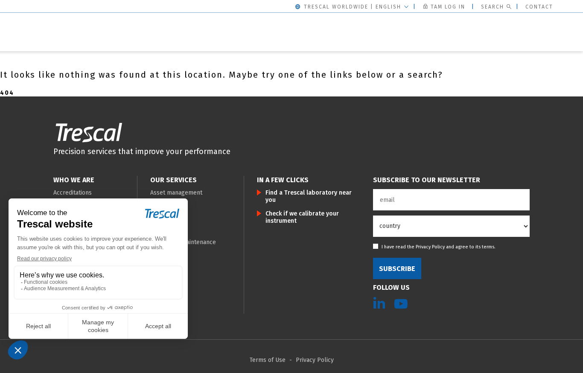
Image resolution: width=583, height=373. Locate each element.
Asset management (176, 192)
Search (492, 7)
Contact (539, 7)
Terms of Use (268, 360)
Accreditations (72, 192)
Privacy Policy (430, 247)
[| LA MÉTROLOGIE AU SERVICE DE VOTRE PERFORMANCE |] (88, 132)
